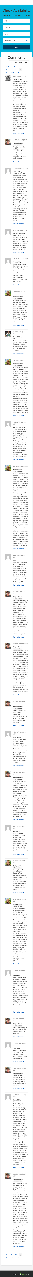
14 (6, 72)
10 (6, 69)
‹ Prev (14, 66)
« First (7, 66)
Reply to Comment (18, 133)
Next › (12, 72)
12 (16, 69)
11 (11, 69)
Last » (18, 72)
